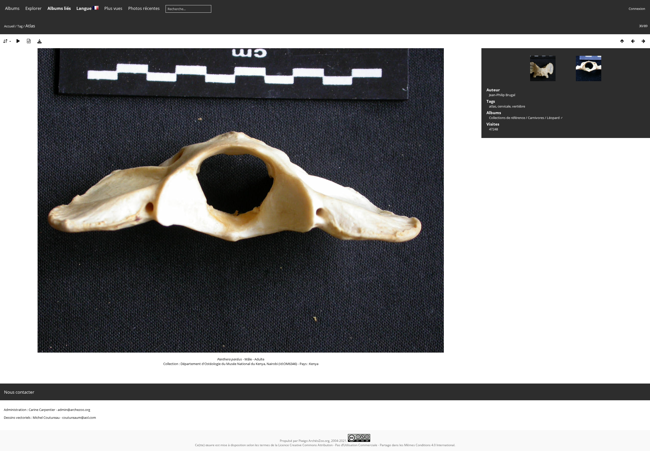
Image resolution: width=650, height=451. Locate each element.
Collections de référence (507, 117)
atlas (492, 106)
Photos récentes (144, 8)
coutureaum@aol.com (79, 417)
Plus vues (113, 8)
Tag (20, 26)
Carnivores (536, 117)
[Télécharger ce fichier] (39, 41)
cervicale (504, 106)
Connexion (637, 8)
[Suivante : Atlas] (643, 41)
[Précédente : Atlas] (632, 41)
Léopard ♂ (555, 117)
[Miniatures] (622, 41)
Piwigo (303, 441)
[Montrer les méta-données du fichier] (28, 41)
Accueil (9, 26)
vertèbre (518, 106)
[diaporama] (18, 41)
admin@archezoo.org (74, 409)
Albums (12, 8)
